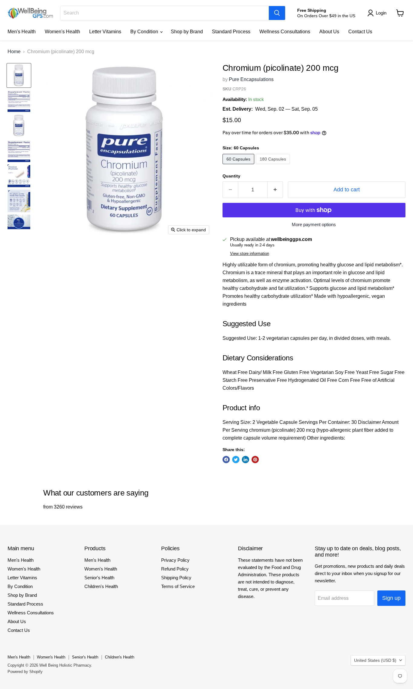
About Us (329, 31)
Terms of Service (178, 586)
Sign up (391, 598)
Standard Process (231, 31)
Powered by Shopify (25, 671)
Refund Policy (175, 568)
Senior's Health (99, 577)
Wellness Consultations (284, 31)
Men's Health (22, 31)
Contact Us (360, 31)
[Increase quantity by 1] (275, 189)
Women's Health (62, 31)
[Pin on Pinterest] (255, 459)
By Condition (144, 31)
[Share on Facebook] (226, 459)
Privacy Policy (175, 560)
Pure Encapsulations (251, 79)
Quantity (231, 176)
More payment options (314, 224)
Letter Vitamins (105, 31)
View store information (249, 254)
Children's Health (101, 586)
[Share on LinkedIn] (245, 459)
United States (375, 660)
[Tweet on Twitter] (235, 459)
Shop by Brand (187, 31)
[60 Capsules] (239, 165)
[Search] (277, 13)
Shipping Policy (176, 577)
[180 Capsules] (273, 165)
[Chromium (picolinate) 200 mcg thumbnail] (19, 75)
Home (14, 51)
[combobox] (164, 13)
